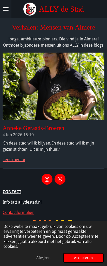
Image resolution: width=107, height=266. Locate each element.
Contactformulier (18, 212)
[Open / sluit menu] (5, 9)
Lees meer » (14, 159)
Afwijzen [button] (43, 258)
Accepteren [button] (83, 258)
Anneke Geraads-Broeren (33, 128)
